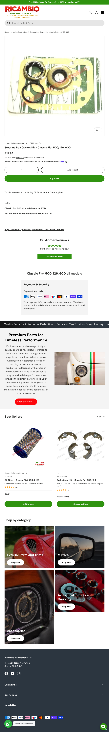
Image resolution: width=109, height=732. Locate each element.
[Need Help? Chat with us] (8, 724)
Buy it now (54, 178)
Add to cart (72, 170)
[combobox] (54, 23)
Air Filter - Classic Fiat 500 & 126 (22, 480)
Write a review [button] (54, 256)
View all (100, 416)
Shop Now (15, 562)
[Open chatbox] (103, 726)
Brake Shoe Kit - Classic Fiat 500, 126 (76, 480)
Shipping (20, 157)
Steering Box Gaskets (19, 32)
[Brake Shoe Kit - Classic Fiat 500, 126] (80, 445)
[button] (96, 12)
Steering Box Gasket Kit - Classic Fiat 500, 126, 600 (49, 32)
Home (7, 32)
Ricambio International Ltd (16, 143)
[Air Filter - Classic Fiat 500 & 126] (28, 445)
